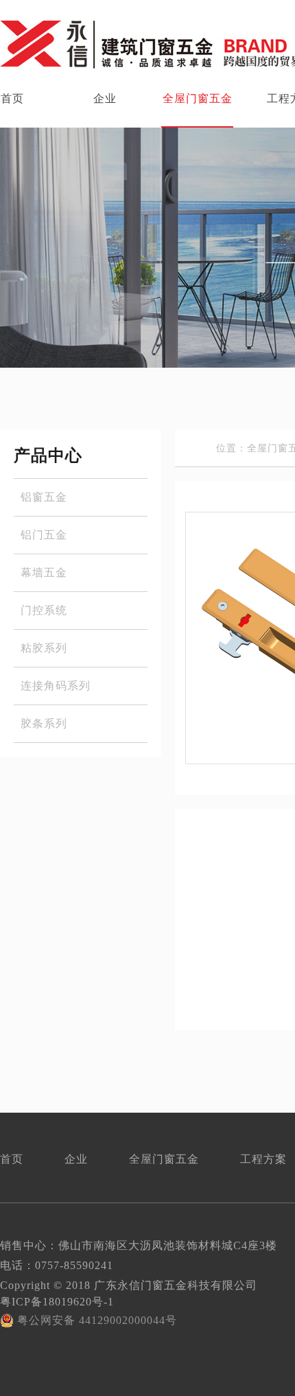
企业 (105, 98)
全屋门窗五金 (198, 98)
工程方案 (263, 1159)
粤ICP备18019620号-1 (57, 1302)
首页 (11, 1159)
